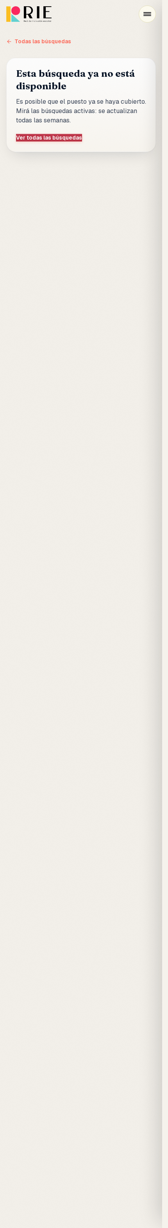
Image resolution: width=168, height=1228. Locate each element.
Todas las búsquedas (42, 41)
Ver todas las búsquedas (49, 137)
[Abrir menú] (147, 14)
